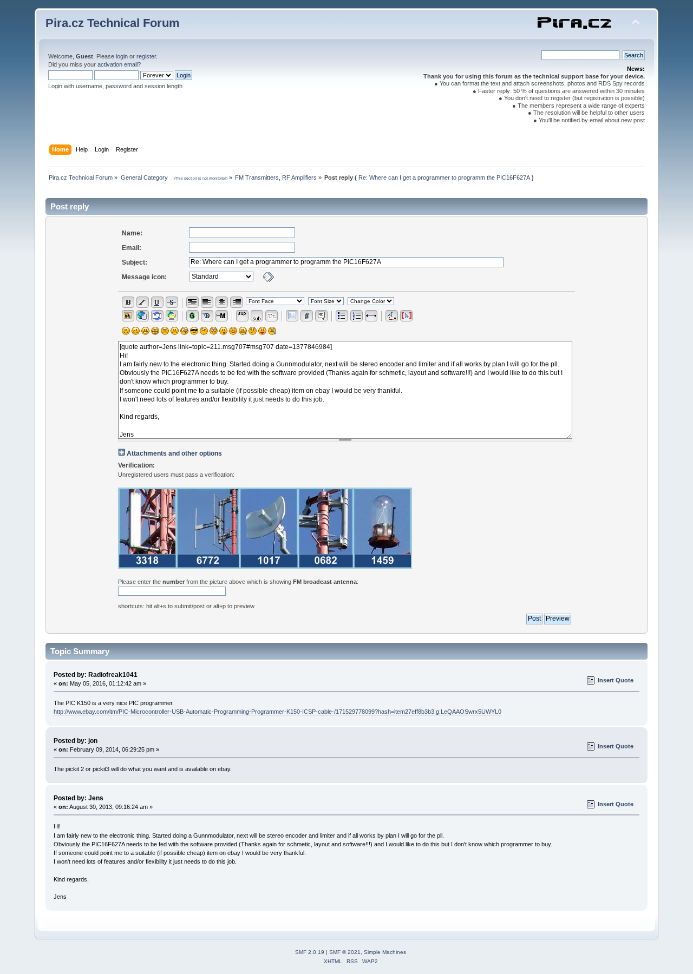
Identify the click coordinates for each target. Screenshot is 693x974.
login (122, 56)
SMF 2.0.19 (309, 952)
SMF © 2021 (345, 952)
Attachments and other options (174, 453)
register (146, 56)
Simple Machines (385, 952)
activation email (117, 64)
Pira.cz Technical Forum (112, 23)
